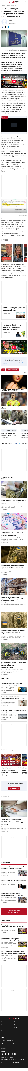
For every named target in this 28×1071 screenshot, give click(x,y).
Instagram (22, 362)
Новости (3, 1025)
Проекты (3, 1022)
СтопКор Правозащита (7, 1040)
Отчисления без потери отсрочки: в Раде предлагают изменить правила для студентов (13, 868)
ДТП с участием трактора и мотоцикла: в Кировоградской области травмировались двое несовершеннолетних (13, 664)
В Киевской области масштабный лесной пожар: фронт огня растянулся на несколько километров (13, 712)
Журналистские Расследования (9, 1043)
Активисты (4, 1046)
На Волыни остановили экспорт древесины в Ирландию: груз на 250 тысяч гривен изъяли (12, 599)
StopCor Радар (5, 1031)
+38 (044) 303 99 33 (14, 912)
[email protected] (14, 1065)
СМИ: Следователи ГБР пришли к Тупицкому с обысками (8, 435)
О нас (2, 1037)
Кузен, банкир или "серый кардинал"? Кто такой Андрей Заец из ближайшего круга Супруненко (13, 953)
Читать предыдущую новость (9, 430)
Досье (2, 1028)
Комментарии (8, 443)
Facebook (10, 362)
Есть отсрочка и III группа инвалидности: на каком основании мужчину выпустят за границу (13, 502)
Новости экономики (11, 5)
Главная (3, 5)
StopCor (10, 20)
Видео (15, 1022)
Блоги (15, 1025)
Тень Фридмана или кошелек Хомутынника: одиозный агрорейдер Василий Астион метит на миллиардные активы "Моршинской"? (13, 927)
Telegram (5, 362)
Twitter (17, 362)
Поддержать (15, 788)
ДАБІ (3, 369)
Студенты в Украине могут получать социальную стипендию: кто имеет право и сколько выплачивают (13, 533)
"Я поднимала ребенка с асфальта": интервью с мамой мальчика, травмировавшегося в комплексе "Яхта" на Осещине (13, 821)
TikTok (5, 363)
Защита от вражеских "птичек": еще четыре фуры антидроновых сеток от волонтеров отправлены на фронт (11, 770)
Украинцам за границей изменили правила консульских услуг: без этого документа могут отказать (12, 685)
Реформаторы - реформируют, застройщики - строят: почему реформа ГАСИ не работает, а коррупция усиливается (12, 326)
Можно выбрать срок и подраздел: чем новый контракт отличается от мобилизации (13, 632)
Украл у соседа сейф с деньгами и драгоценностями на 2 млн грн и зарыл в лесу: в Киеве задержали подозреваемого (13, 698)
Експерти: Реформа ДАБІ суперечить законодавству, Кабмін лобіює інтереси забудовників (14, 309)
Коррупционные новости (12, 369)
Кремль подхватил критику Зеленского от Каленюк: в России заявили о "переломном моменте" (13, 882)
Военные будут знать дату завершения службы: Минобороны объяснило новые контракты (13, 567)
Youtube (14, 362)
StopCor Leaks (6, 920)
